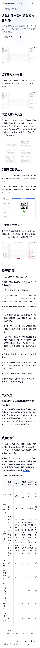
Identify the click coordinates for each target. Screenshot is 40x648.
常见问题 (8, 271)
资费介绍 (8, 438)
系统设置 (26, 470)
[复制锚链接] (24, 74)
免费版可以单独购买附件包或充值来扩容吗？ (18, 403)
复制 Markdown (10, 37)
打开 (21, 37)
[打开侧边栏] (35, 3)
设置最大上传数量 (12, 74)
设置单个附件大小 (12, 225)
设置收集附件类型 (12, 114)
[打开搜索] (32, 3)
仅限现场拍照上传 (12, 169)
